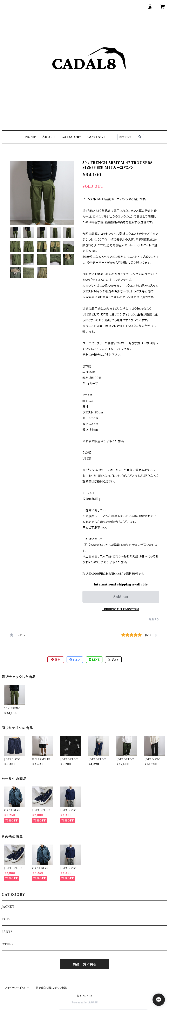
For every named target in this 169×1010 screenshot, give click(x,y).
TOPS (6, 919)
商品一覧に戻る (84, 964)
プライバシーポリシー (17, 987)
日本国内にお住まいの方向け (120, 609)
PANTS (7, 932)
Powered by (80, 1002)
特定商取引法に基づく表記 (51, 987)
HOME (30, 137)
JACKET (8, 907)
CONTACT (96, 137)
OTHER (8, 944)
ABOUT (48, 137)
